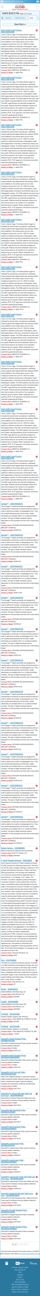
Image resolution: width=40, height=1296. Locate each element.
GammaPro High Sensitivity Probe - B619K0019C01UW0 (13, 1111)
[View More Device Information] (37, 30)
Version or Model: (7, 73)
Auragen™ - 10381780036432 (12, 660)
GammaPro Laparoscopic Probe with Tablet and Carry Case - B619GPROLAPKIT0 (18, 1178)
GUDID (20, 7)
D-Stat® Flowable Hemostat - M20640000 (16, 861)
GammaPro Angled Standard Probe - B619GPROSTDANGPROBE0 (14, 1057)
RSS (20, 1272)
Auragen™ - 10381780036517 (12, 566)
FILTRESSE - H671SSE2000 (10, 1014)
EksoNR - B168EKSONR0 (9, 1002)
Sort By (8, 18)
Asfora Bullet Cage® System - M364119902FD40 (12, 126)
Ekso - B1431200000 (8, 960)
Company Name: (6, 70)
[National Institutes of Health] (2, 1)
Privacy (20, 1277)
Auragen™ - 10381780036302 (12, 754)
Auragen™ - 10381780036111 (12, 786)
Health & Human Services (20, 1292)
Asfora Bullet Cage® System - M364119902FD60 (12, 31)
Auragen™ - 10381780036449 (12, 629)
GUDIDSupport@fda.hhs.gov (30, 1254)
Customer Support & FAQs (20, 1267)
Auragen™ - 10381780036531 (12, 504)
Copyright (20, 1275)
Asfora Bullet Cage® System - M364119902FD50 (12, 79)
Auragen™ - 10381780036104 (12, 817)
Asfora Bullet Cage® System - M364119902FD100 (12, 268)
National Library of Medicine (13, 1)
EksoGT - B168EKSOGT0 (9, 989)
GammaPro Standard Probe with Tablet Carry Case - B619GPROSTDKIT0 (17, 1195)
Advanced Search (20, 1270)
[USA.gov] (33, 1264)
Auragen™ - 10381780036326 (12, 692)
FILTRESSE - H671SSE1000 (10, 1027)
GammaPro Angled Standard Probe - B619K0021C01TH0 (14, 1040)
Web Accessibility (20, 1282)
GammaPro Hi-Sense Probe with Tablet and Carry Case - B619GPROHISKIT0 (16, 1095)
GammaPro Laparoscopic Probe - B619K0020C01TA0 (13, 1145)
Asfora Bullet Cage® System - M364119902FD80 (12, 410)
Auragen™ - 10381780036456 (12, 598)
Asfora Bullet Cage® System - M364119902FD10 (12, 315)
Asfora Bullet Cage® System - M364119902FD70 (12, 457)
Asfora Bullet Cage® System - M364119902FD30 (12, 173)
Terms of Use (20, 1280)
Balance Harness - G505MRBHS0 (13, 848)
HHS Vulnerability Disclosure (20, 1284)
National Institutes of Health (20, 1287)
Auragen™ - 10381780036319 (12, 723)
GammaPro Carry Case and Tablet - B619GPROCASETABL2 (13, 1073)
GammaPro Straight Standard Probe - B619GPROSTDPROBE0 (14, 1228)
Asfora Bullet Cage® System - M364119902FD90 (12, 363)
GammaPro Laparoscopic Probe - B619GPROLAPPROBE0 (13, 1161)
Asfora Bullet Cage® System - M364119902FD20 (12, 221)
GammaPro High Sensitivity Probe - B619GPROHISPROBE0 (13, 1128)
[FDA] (38, 1)
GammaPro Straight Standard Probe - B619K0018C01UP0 (14, 1211)
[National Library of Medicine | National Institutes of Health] (20, 1264)
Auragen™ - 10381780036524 (12, 535)
